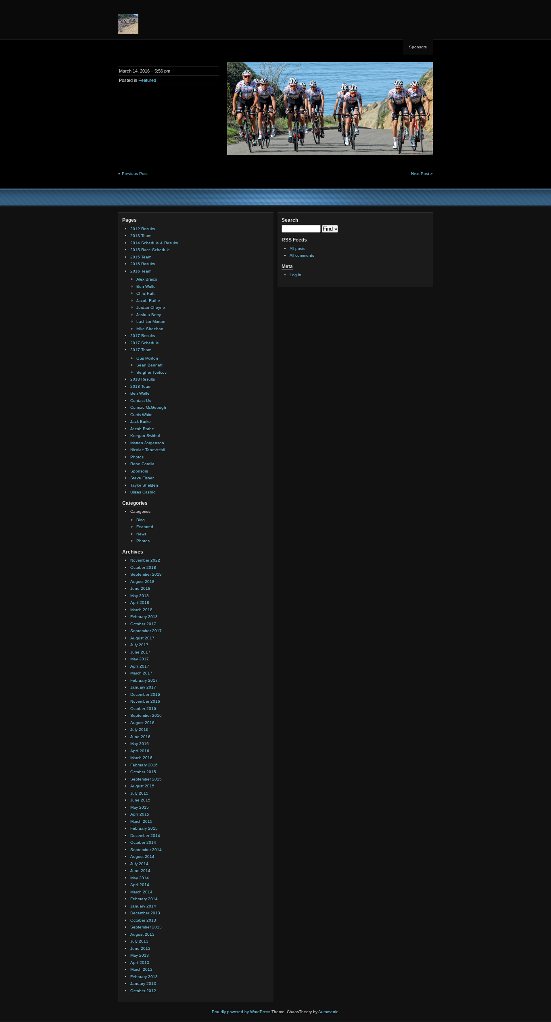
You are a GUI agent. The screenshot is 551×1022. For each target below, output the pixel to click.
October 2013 (143, 920)
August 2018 (142, 581)
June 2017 (140, 652)
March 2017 (141, 673)
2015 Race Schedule (150, 250)
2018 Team (140, 386)
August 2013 (142, 934)
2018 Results (142, 379)
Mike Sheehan (149, 329)
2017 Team (140, 350)
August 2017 (142, 638)
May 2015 (139, 807)
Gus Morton (147, 358)
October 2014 (143, 842)
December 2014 (145, 835)
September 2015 (146, 779)
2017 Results (142, 335)
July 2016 (139, 729)
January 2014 (143, 906)
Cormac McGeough (148, 407)
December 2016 (145, 694)
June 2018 (140, 588)
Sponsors (418, 47)
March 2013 (141, 969)
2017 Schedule (144, 343)
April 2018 (139, 602)
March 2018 (141, 610)
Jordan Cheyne (150, 307)
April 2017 (139, 666)
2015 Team (140, 257)
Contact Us (140, 400)
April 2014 (139, 885)
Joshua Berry (148, 314)
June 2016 (140, 737)
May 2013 (139, 955)
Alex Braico (146, 279)
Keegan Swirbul (145, 435)
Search (290, 220)
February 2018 (144, 616)
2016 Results (142, 264)
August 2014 (142, 856)
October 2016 (143, 708)
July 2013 (139, 941)
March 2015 (141, 821)
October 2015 (143, 772)
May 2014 (139, 878)
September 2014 (146, 849)
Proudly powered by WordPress (241, 1012)
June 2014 (140, 870)
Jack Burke (140, 421)
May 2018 (139, 595)
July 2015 (139, 793)
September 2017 (146, 631)
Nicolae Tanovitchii (147, 450)
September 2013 (146, 927)
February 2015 (144, 828)
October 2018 (143, 567)
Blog (140, 520)
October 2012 (143, 991)
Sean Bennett (149, 365)
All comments (302, 255)
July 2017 (139, 645)
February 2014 (144, 899)
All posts (297, 248)
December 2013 (145, 913)
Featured (147, 80)
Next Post (420, 173)
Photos (137, 457)
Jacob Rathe (148, 300)
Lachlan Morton (150, 321)
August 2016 (142, 722)
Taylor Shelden (144, 485)
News (141, 534)
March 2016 (141, 758)
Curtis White (141, 414)
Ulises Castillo (143, 492)
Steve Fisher (142, 478)
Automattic (328, 1012)
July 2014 (139, 864)
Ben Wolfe (146, 286)
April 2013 (139, 962)
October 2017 (143, 624)
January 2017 (143, 687)
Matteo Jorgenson (147, 443)
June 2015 (140, 800)
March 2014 (141, 892)
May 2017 (139, 659)
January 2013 (143, 983)
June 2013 (140, 948)
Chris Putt (145, 293)
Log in (295, 275)
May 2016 (139, 743)
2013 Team (140, 235)
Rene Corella (142, 464)
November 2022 (145, 560)
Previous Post (135, 173)
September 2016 (146, 715)
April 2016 (139, 751)
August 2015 (142, 786)
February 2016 (144, 765)
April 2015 (139, 814)
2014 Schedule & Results (154, 243)
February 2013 (144, 976)
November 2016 (145, 701)
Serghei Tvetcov (151, 372)
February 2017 (144, 680)
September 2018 (146, 574)
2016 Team (140, 271)
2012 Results (142, 229)
